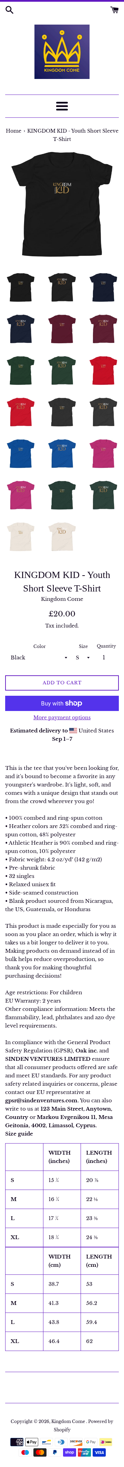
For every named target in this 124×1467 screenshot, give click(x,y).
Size (83, 646)
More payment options (62, 717)
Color (39, 646)
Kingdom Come (68, 1421)
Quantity (106, 646)
